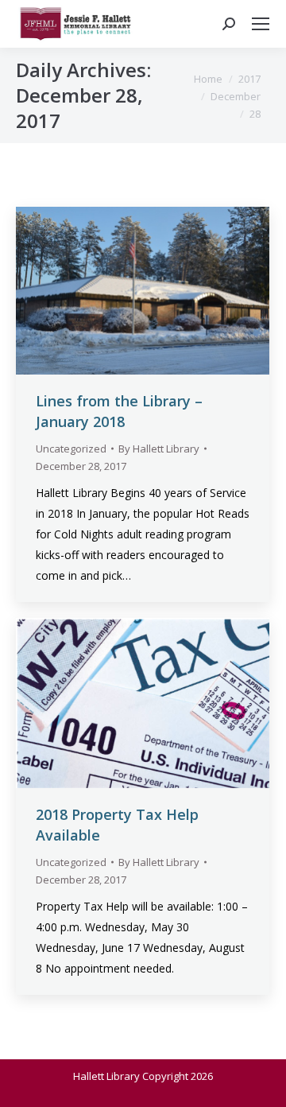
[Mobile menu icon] (260, 23)
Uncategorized (71, 448)
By (158, 448)
